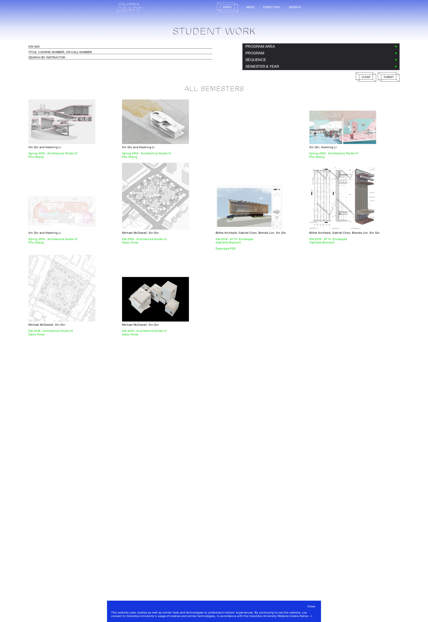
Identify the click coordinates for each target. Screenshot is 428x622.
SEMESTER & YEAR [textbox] (262, 66)
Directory (271, 7)
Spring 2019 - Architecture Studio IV (53, 153)
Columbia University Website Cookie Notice (278, 616)
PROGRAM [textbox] (254, 53)
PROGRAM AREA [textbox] (260, 46)
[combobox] (321, 46)
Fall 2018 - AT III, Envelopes (234, 239)
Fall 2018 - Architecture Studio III (144, 239)
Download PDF (226, 248)
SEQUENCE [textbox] (255, 60)
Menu (250, 7)
